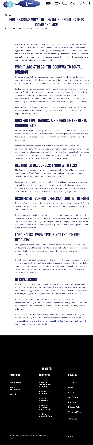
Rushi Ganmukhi (19, 28)
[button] (17, 4)
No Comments (38, 28)
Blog (8, 15)
